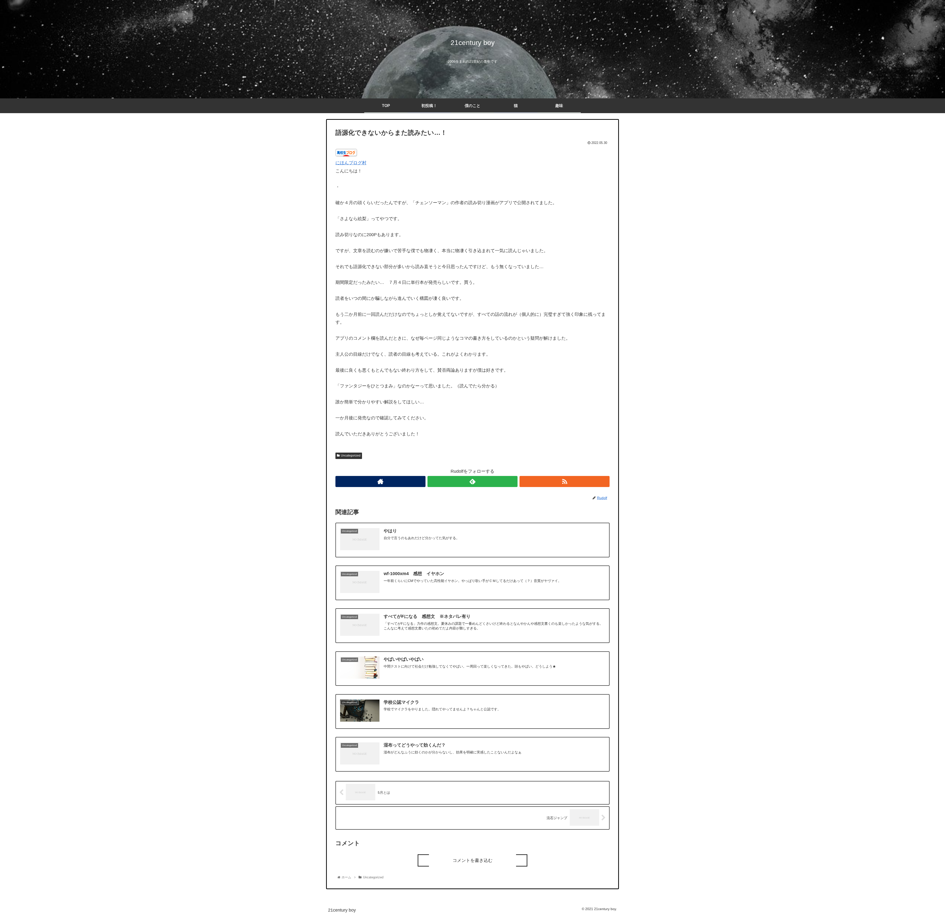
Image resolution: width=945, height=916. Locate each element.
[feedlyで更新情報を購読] (472, 481)
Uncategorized (351, 455)
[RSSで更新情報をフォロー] (565, 481)
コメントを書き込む (472, 860)
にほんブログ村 (350, 162)
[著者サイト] (380, 481)
